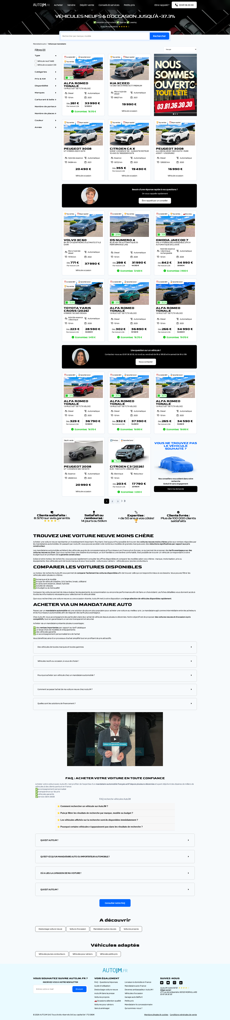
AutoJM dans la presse (104, 993)
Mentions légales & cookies (156, 1014)
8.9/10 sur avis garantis (52, 519)
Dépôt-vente (87, 5)
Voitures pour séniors (104, 1004)
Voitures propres (131, 929)
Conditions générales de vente (183, 1014)
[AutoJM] (41, 5)
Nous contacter (146, 362)
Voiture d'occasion (78, 929)
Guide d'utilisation (102, 986)
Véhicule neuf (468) (45, 61)
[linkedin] (180, 983)
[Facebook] (161, 983)
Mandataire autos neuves (104, 929)
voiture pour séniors (105, 561)
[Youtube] (168, 983)
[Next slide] (192, 85)
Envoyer (79, 989)
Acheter (58, 5)
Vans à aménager (102, 1008)
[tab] (173, 114)
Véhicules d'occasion (134, 993)
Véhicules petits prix (109, 954)
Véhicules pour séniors (83, 954)
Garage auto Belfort (134, 997)
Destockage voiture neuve (50, 929)
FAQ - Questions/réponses (106, 982)
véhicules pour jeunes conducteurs (132, 561)
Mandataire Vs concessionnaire (138, 1004)
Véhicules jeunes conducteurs (52, 954)
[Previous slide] (158, 85)
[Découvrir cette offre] (83, 85)
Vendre (71, 5)
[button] (115, 647)
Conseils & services (109, 5)
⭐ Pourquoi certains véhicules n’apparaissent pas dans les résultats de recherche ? (100, 827)
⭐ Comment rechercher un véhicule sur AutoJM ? (82, 806)
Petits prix (129, 5)
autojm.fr (115, 970)
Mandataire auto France (135, 986)
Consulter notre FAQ (115, 903)
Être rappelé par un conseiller (155, 200)
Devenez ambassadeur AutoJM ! (139, 989)
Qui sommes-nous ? (133, 1008)
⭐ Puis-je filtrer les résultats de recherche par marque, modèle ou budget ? (95, 813)
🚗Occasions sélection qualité (107, 1000)
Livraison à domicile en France (138, 982)
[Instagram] (174, 983)
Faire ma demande (176, 489)
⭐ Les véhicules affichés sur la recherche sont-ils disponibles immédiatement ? (97, 820)
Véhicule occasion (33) (46, 65)
